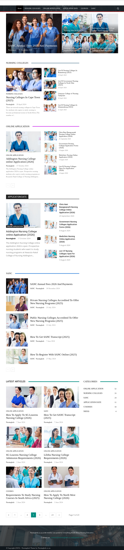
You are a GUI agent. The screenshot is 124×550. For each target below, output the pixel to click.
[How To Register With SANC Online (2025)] (17, 356)
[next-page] (13, 185)
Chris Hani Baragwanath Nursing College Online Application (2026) (67, 134)
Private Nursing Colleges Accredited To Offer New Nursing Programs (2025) (54, 302)
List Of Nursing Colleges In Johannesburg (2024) (67, 106)
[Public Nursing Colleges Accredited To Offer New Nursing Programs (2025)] (17, 321)
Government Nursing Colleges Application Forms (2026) (68, 145)
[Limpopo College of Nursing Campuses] (50, 95)
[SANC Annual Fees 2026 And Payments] (34, 33)
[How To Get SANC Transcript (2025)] (17, 339)
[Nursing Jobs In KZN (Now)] (76, 23)
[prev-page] (8, 185)
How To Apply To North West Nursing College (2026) (59, 496)
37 (39, 238)
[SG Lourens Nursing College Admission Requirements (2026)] (24, 437)
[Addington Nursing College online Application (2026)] (104, 23)
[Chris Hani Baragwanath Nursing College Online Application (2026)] (76, 43)
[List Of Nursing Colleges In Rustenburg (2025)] (50, 72)
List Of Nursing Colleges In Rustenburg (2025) (67, 71)
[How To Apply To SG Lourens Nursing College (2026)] (24, 397)
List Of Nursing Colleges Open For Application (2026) (67, 168)
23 (52, 515)
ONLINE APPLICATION (15, 155)
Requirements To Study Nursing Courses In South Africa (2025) (23, 496)
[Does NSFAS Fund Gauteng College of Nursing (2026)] (104, 43)
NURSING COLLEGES (14, 94)
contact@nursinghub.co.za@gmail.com (67, 537)
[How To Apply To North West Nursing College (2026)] (61, 477)
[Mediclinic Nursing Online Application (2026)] (50, 158)
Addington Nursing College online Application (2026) (21, 160)
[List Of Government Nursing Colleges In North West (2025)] (50, 84)
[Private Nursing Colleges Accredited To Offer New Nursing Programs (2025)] (17, 303)
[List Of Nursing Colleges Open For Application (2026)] (50, 170)
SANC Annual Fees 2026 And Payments (51, 284)
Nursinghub (10, 104)
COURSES (9, 491)
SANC (10, 41)
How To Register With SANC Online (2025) (53, 354)
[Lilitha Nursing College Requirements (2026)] (61, 437)
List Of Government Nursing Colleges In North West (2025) (68, 83)
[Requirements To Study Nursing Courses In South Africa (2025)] (24, 477)
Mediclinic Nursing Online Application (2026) (68, 156)
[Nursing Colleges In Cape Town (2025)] (24, 79)
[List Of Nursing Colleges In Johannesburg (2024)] (50, 107)
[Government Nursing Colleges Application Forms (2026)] (50, 147)
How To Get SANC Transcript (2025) (50, 336)
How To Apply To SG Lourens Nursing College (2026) (22, 416)
